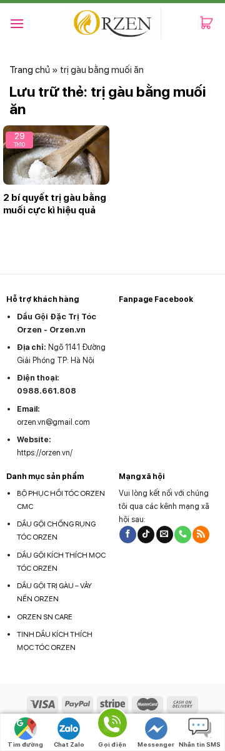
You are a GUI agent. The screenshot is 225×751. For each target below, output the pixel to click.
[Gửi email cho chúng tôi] (164, 534)
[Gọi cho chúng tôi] (182, 534)
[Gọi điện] (112, 725)
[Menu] (16, 23)
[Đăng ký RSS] (200, 534)
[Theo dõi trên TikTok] (146, 534)
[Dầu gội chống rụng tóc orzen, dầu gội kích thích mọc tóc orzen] (113, 23)
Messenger (156, 744)
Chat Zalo (69, 744)
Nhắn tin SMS (200, 744)
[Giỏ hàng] (207, 24)
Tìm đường (25, 744)
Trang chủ (29, 69)
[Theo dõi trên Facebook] (127, 534)
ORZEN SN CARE (44, 617)
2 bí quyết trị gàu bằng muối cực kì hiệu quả (54, 204)
